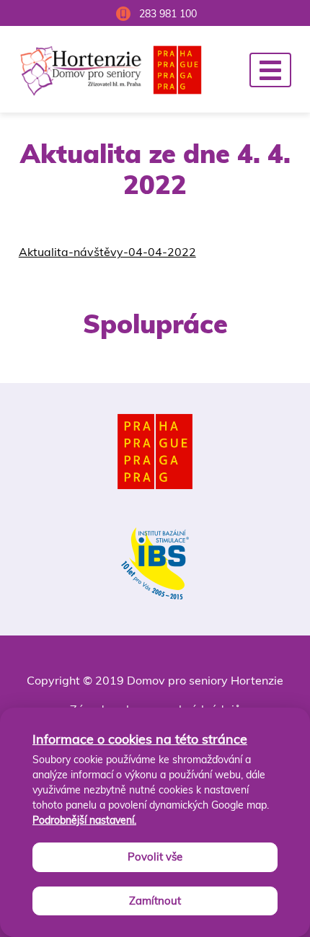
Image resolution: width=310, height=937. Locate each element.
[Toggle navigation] (270, 70)
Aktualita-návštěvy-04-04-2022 (107, 252)
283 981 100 (168, 13)
